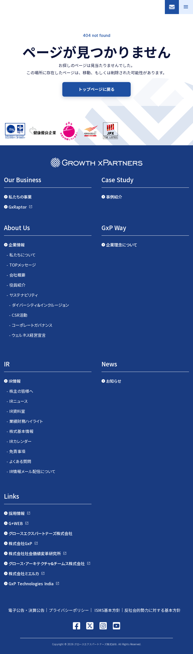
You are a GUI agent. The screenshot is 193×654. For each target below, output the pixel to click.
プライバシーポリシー (69, 610)
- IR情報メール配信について (31, 471)
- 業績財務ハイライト (25, 421)
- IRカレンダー (19, 441)
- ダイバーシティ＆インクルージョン (39, 305)
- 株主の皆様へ (20, 391)
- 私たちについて (21, 255)
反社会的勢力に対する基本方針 (154, 610)
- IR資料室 (16, 411)
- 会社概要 (16, 275)
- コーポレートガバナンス (30, 325)
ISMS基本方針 (106, 610)
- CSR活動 (18, 315)
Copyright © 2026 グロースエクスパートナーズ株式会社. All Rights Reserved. (96, 644)
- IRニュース (17, 401)
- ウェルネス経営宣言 (27, 335)
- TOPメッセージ (21, 265)
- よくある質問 (19, 461)
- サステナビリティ (22, 295)
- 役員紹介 (16, 285)
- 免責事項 (16, 451)
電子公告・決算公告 (26, 610)
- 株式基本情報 (20, 431)
